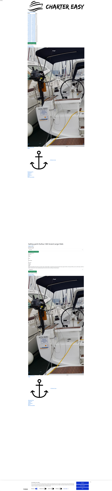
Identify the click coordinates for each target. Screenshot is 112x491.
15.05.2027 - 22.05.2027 (31, 26)
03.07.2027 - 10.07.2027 (31, 34)
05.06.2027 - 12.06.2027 (31, 30)
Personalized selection (32, 43)
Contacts (34, 12)
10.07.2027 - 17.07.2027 (31, 36)
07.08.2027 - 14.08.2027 (31, 40)
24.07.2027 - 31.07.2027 (31, 38)
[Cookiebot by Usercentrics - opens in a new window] (25, 489)
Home (29, 12)
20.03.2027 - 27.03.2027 (31, 17)
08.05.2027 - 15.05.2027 (31, 25)
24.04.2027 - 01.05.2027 (31, 23)
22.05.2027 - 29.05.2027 (31, 28)
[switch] (45, 488)
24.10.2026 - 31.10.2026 (31, 15)
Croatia (29, 245)
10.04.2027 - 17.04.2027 (31, 21)
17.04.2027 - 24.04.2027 (31, 22)
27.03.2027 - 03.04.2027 (31, 18)
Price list (30, 249)
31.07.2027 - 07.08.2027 (31, 39)
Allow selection (82, 485)
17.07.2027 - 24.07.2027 (31, 37)
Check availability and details (33, 251)
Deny (82, 488)
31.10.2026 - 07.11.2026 (31, 16)
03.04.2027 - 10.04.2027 (31, 20)
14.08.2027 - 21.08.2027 (31, 41)
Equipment (31, 269)
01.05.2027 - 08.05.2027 (31, 24)
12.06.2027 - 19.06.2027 (31, 31)
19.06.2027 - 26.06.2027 (31, 32)
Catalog (31, 12)
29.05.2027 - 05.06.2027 (31, 29)
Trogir (32, 245)
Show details (66, 488)
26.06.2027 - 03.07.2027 (31, 33)
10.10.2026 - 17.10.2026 (31, 14)
